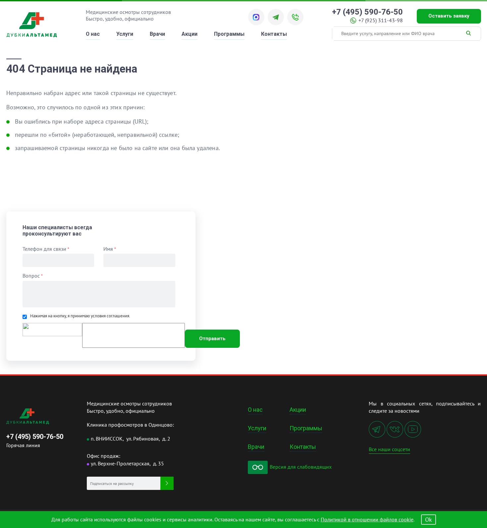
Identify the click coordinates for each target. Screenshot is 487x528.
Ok (428, 519)
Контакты (274, 34)
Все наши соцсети (389, 449)
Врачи (157, 34)
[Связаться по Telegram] (276, 17)
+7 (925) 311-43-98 (380, 20)
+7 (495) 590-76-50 (367, 12)
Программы (229, 34)
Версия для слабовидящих (300, 466)
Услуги (124, 34)
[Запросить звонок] (295, 17)
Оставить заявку (448, 16)
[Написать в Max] (256, 17)
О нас (93, 34)
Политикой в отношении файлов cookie (367, 519)
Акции (189, 34)
